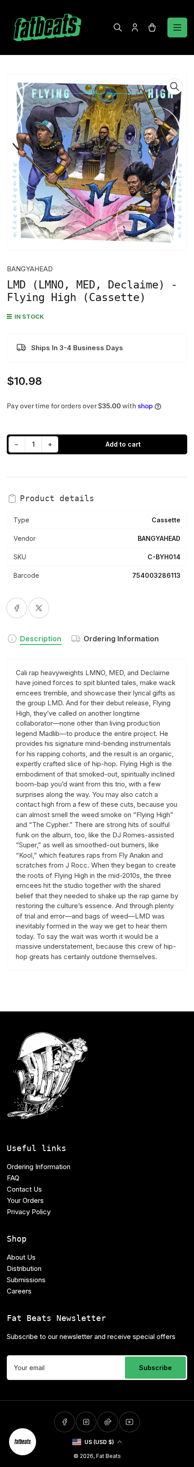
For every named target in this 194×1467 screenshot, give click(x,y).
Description (40, 638)
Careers (19, 1291)
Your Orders (25, 1200)
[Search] (118, 27)
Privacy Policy (29, 1211)
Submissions (26, 1279)
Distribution (24, 1268)
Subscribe (155, 1367)
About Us (21, 1257)
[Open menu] (177, 27)
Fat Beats (108, 1456)
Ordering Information (121, 638)
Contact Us (24, 1189)
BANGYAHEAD (30, 269)
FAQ (13, 1178)
